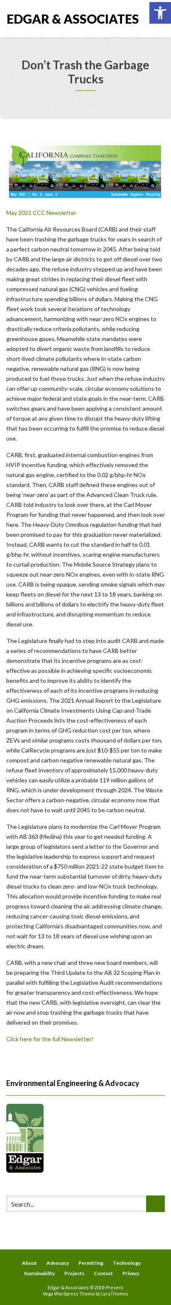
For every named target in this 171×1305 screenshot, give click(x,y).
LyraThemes (114, 1293)
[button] (160, 13)
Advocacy (57, 1263)
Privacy (130, 1273)
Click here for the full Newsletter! (49, 1038)
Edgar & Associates (46, 18)
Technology (127, 1263)
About (29, 1263)
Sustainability (39, 1273)
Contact (103, 1273)
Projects (74, 1273)
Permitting (90, 1263)
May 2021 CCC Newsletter (41, 212)
